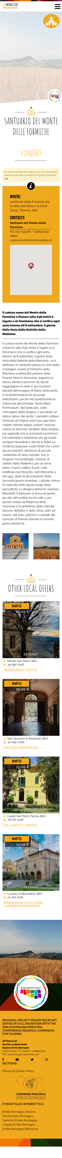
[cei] (31, 1088)
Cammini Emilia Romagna (19, 1120)
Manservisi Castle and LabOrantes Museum (23, 904)
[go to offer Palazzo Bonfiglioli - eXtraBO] (31, 707)
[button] (57, 6)
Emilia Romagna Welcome (20, 1129)
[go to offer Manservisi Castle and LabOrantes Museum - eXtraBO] (31, 862)
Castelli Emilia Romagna (18, 1124)
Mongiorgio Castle (20, 670)
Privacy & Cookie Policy (18, 1071)
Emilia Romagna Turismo (19, 1111)
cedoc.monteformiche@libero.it (31, 240)
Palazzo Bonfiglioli (21, 747)
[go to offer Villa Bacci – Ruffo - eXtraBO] (31, 785)
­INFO (17, 606)
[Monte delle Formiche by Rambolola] (46, 546)
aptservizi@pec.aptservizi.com (23, 1054)
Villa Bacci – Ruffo (20, 825)
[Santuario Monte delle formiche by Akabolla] (15, 546)
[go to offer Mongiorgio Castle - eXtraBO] (31, 629)
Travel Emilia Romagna (17, 1116)
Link (6, 178)
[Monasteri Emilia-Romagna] (9, 6)
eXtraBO (31, 654)
